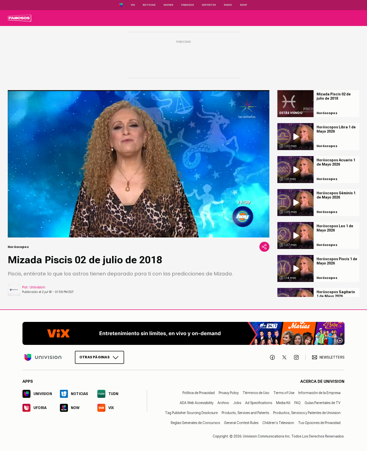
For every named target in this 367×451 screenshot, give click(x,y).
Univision (37, 287)
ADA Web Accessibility (196, 403)
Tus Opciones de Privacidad (319, 423)
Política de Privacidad (199, 393)
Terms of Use (283, 393)
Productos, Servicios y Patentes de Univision (307, 413)
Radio (228, 4)
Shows (168, 4)
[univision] (19, 18)
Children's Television (278, 423)
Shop (243, 4)
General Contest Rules (241, 423)
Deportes (209, 4)
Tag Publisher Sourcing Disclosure (191, 413)
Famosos (187, 4)
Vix (133, 4)
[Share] (264, 247)
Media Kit (283, 403)
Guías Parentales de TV (323, 403)
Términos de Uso (256, 393)
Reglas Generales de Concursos (195, 423)
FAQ (297, 403)
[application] (138, 163)
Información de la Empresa (319, 393)
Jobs (237, 403)
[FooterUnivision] (42, 357)
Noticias (149, 4)
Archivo (223, 403)
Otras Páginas (94, 357)
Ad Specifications (258, 403)
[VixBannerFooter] (183, 333)
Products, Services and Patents (245, 413)
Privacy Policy (229, 393)
